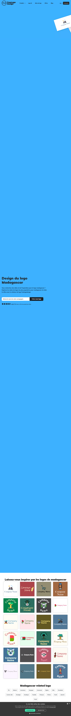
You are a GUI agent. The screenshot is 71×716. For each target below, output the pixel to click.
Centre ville (10, 694)
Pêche (49, 694)
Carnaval (39, 690)
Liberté (62, 694)
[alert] (35, 709)
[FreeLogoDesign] (8, 3)
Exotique (26, 694)
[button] (35, 713)
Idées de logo (38, 3)
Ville (53, 690)
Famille (34, 694)
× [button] (69, 703)
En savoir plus (53, 707)
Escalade (60, 690)
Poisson (42, 694)
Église (47, 690)
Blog (52, 3)
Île (8, 690)
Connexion (66, 3)
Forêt (55, 694)
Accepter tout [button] (30, 710)
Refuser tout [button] (41, 710)
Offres (46, 3)
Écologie (18, 694)
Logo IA (30, 3)
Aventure (22, 690)
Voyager (31, 690)
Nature (15, 690)
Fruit (35, 699)
